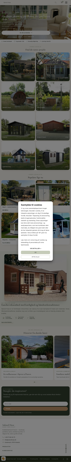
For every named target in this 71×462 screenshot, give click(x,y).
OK (35, 252)
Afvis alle (35, 257)
